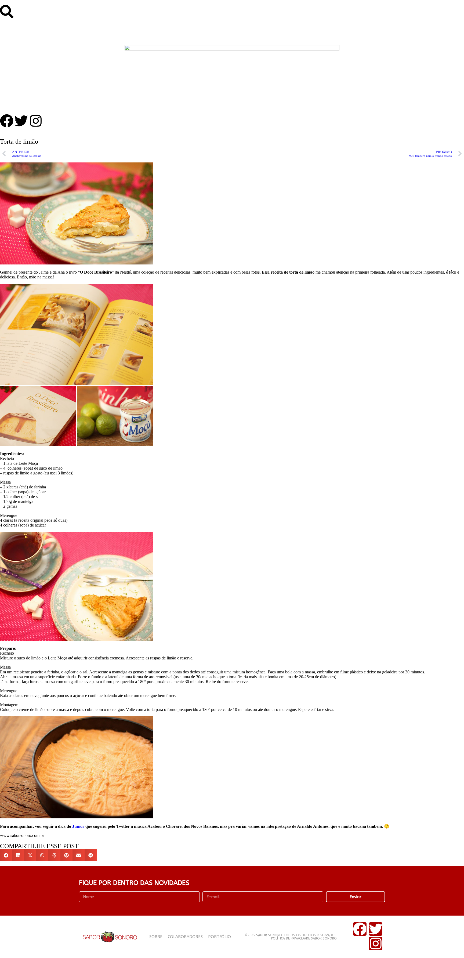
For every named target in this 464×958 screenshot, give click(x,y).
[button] (6, 855)
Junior (78, 826)
